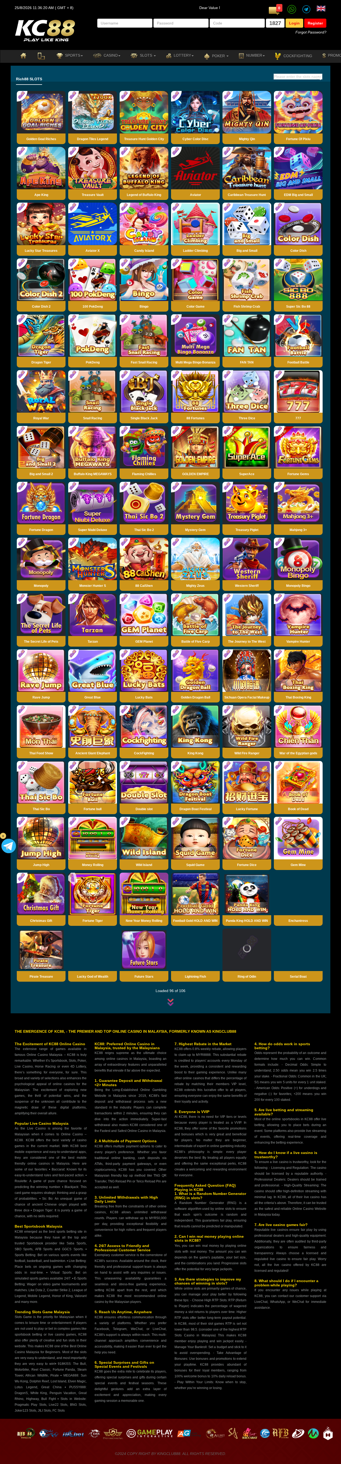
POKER (218, 56)
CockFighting (297, 56)
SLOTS (146, 55)
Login (294, 23)
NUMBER (253, 55)
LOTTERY (182, 55)
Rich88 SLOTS (29, 79)
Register (315, 23)
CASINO (110, 55)
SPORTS (72, 55)
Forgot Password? (310, 32)
